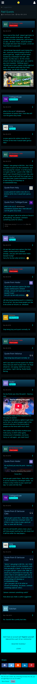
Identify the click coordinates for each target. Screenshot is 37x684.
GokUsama (21, 111)
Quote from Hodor (12, 282)
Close (13, 681)
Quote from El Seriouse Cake (14, 512)
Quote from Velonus (13, 353)
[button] (3, 2)
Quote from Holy (11, 187)
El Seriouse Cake (8, 14)
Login (18, 649)
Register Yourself (18, 644)
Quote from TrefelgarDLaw (15, 202)
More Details (5, 681)
